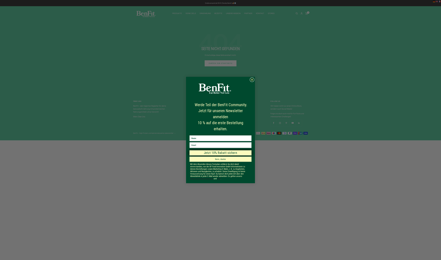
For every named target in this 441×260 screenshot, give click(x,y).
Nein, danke (220, 159)
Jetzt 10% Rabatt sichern (220, 153)
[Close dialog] (252, 80)
